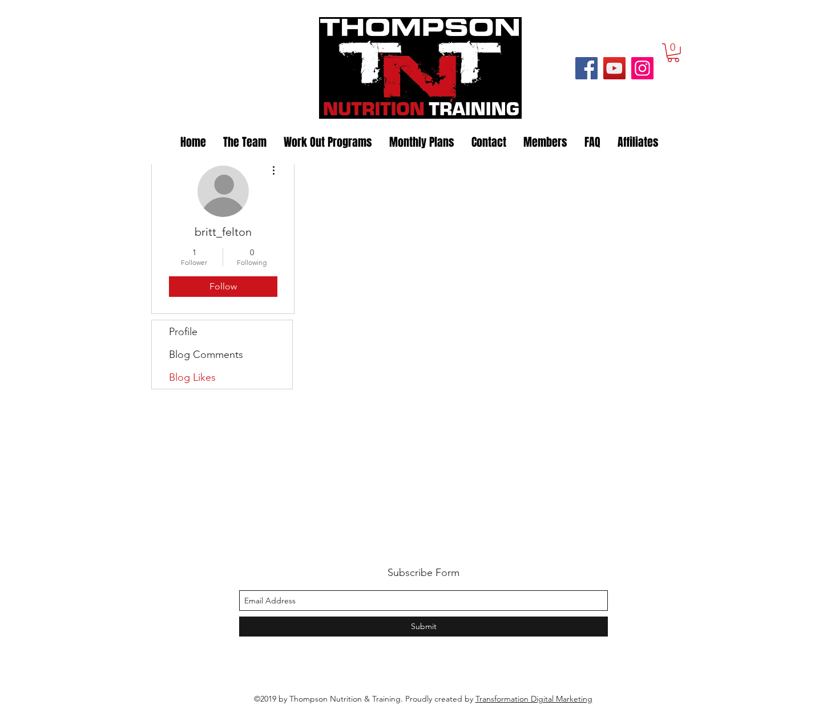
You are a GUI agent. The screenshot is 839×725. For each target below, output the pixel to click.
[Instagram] (642, 68)
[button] (673, 52)
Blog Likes (192, 377)
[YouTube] (614, 68)
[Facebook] (586, 68)
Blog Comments (206, 354)
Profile (183, 331)
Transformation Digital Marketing (533, 699)
